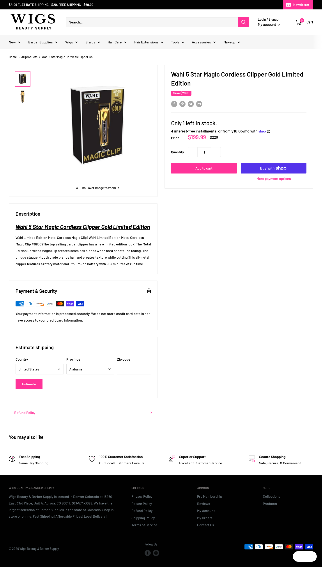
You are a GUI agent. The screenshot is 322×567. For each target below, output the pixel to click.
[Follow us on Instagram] (156, 553)
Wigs (69, 42)
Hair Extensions (146, 42)
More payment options (274, 178)
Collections (271, 496)
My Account (206, 510)
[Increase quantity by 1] (216, 152)
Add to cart (203, 168)
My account (267, 24)
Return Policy (141, 503)
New (12, 42)
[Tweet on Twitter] (191, 103)
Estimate (29, 384)
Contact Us (205, 525)
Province (73, 359)
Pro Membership (209, 496)
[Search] (243, 22)
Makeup (229, 42)
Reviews (203, 503)
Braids (90, 42)
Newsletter (301, 5)
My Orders (204, 518)
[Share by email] (199, 103)
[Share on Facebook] (174, 103)
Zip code (123, 359)
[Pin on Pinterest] (182, 103)
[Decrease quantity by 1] (192, 152)
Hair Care (115, 42)
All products (29, 57)
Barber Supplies (40, 42)
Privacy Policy (141, 496)
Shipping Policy (143, 518)
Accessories (201, 42)
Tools (175, 42)
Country (22, 359)
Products (270, 503)
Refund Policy (24, 412)
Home (13, 57)
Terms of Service (144, 525)
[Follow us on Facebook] (148, 553)
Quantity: (178, 152)
